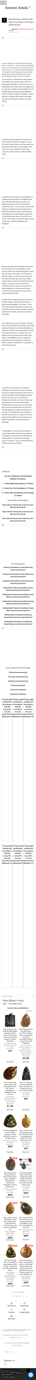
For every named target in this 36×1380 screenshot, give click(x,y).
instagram (12, 1377)
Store (5, 1004)
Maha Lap (17, 1329)
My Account (11, 1306)
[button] (5, 1364)
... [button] (22, 1296)
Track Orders (24, 1306)
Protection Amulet (9, 1330)
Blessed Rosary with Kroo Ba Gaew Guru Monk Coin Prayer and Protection (21, 22)
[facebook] (3, 1377)
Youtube (9, 1377)
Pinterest (13, 1351)
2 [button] (16, 1296)
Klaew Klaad (11, 1329)
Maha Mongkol (24, 1329)
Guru (29, 96)
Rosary (17, 1330)
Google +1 (10, 1351)
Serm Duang (22, 1330)
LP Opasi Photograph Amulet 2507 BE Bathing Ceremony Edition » (17, 1344)
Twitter (7, 1351)
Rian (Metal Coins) (15, 1004)
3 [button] (19, 1296)
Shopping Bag (24, 1312)
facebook (4, 1351)
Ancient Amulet (17, 8)
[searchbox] (18, 996)
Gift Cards (11, 1319)
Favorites (11, 1312)
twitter (6, 1377)
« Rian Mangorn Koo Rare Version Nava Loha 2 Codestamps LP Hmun (15, 1336)
